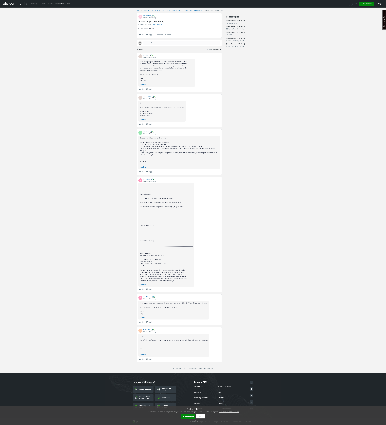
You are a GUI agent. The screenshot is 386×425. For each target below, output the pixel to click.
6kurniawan (147, 16)
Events (43, 4)
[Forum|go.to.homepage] (15, 3)
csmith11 (146, 55)
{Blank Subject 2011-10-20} (235, 21)
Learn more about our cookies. (229, 412)
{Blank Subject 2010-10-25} (235, 32)
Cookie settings (192, 368)
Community (146, 10)
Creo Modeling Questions (194, 10)
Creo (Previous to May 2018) (175, 10)
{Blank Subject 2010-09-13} (235, 44)
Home (139, 10)
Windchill (229, 35)
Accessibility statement (206, 368)
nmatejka (146, 132)
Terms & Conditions (178, 368)
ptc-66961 (146, 179)
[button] (366, 4)
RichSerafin (146, 330)
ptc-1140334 (147, 97)
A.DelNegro (147, 297)
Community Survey (384, 20)
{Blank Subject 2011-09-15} (235, 26)
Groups (50, 4)
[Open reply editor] (179, 43)
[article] (179, 72)
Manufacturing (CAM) (233, 23)
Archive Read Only (158, 10)
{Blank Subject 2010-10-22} (235, 38)
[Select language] (356, 4)
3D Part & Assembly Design (235, 29)
